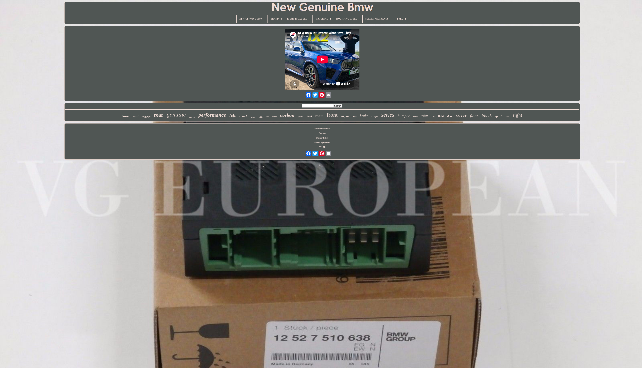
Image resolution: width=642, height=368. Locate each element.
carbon (287, 115)
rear (158, 115)
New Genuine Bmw (322, 128)
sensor (253, 117)
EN (320, 147)
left (232, 115)
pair (354, 116)
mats (319, 116)
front (332, 115)
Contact (322, 133)
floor (474, 115)
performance (212, 115)
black (487, 115)
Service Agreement (322, 142)
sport (498, 116)
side (267, 116)
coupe (374, 116)
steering (192, 117)
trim (424, 116)
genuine (176, 114)
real (136, 116)
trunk (415, 116)
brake (364, 116)
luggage (146, 116)
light (441, 116)
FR (324, 147)
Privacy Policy (322, 138)
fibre (507, 116)
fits (433, 116)
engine (345, 116)
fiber (274, 116)
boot (309, 116)
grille (260, 117)
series (387, 115)
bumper (404, 115)
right (517, 115)
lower (126, 116)
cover (461, 115)
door (450, 116)
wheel (243, 116)
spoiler (300, 116)
